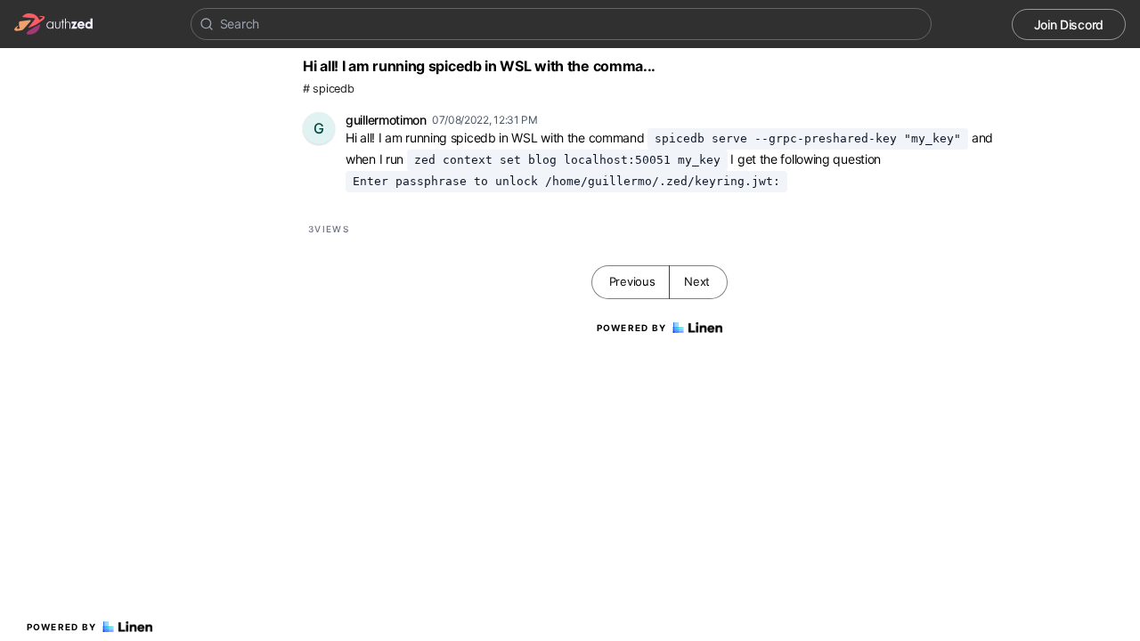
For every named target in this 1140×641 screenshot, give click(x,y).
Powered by (62, 626)
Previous (632, 281)
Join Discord (1068, 24)
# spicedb (328, 88)
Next (697, 281)
